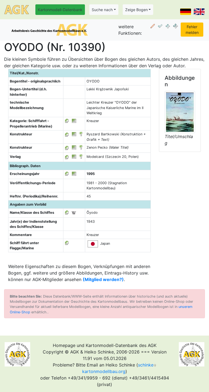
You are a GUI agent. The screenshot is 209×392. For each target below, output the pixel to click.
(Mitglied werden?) (103, 279)
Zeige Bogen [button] (136, 9)
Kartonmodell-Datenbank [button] (60, 9)
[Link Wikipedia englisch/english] (74, 213)
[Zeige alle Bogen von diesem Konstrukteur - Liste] (66, 134)
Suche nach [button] (102, 9)
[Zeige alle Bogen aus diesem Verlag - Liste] (66, 157)
